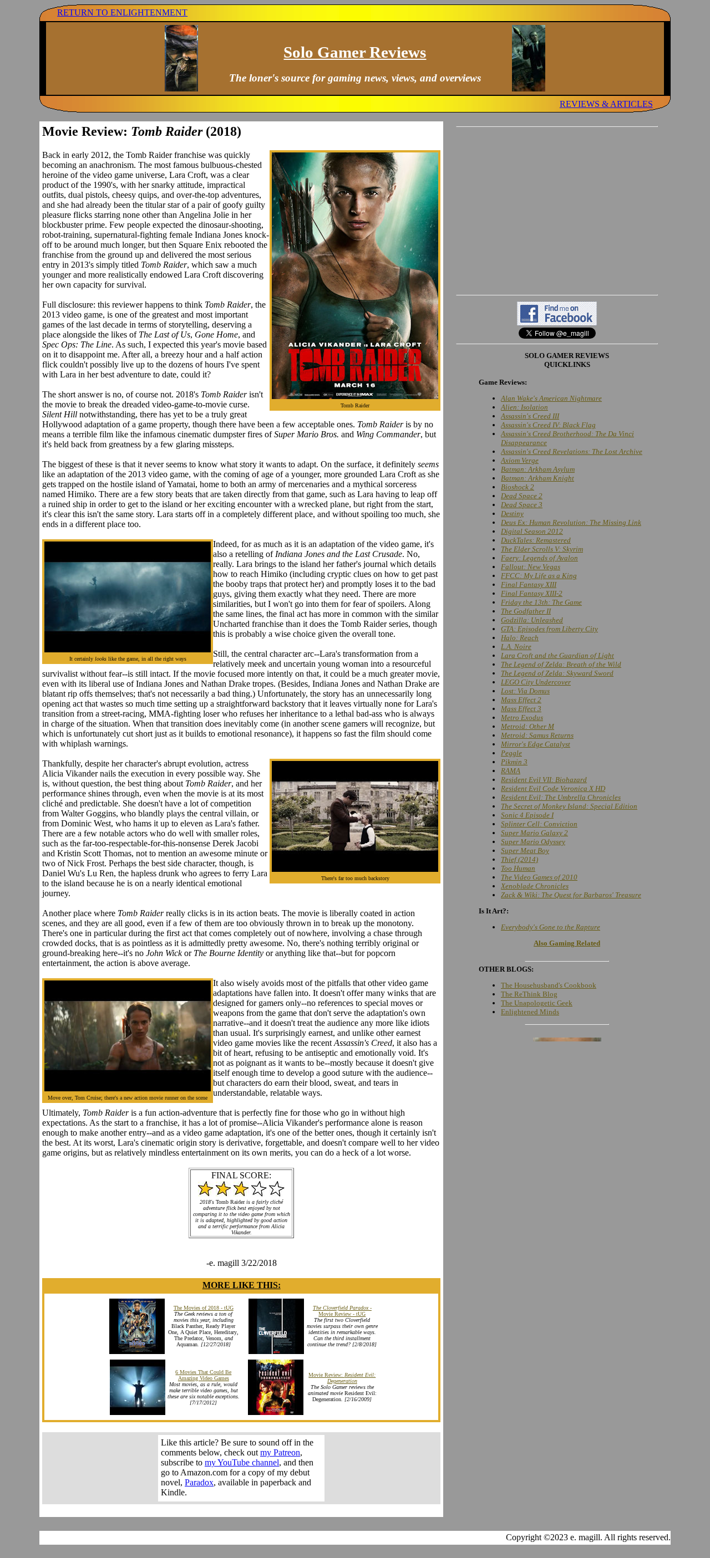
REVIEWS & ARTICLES (606, 104)
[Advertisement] (557, 210)
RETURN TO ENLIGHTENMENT (122, 12)
